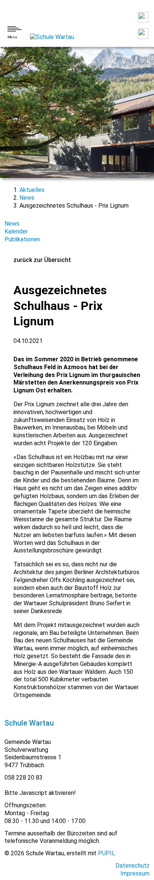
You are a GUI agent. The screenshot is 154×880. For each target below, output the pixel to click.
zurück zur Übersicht (42, 259)
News (26, 197)
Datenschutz (133, 865)
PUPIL (106, 853)
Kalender (16, 231)
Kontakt (143, 17)
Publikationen (22, 239)
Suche (143, 33)
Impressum (135, 873)
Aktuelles (31, 189)
